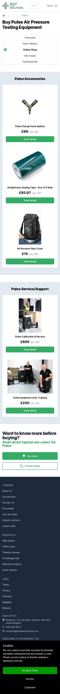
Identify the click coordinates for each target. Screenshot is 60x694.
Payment (7, 596)
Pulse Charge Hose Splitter (30, 126)
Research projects (12, 564)
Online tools (8, 546)
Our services (8, 496)
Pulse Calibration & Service (30, 336)
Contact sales (32, 465)
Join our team (9, 514)
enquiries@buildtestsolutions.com (22, 631)
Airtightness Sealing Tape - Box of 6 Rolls (30, 187)
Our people (8, 508)
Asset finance (9, 569)
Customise (30, 687)
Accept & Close (30, 670)
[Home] (3, 15)
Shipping (6, 602)
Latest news (9, 526)
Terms (5, 584)
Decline (30, 679)
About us (7, 490)
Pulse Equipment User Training (30, 397)
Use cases (32, 456)
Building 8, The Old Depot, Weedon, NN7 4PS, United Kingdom (28, 621)
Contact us (8, 502)
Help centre (8, 540)
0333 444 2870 (13, 627)
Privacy (6, 590)
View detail (30, 139)
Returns (6, 608)
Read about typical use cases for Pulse (29, 444)
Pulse (25, 15)
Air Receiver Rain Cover (30, 248)
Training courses (11, 552)
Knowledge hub (10, 558)
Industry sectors (11, 520)
